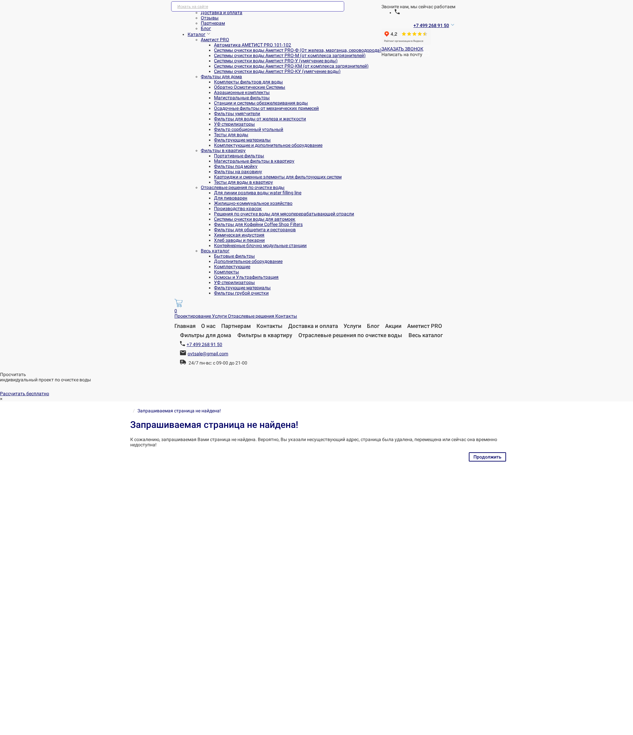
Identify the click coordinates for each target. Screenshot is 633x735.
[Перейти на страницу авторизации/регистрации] (397, 12)
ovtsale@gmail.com (208, 353)
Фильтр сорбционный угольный (248, 129)
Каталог (196, 34)
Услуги (220, 316)
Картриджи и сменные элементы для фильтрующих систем (278, 176)
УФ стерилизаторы (234, 124)
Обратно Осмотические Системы (249, 87)
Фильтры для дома (221, 76)
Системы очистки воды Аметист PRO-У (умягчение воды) (276, 60)
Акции (393, 326)
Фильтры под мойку (235, 166)
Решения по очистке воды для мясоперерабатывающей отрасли (284, 213)
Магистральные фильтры (242, 97)
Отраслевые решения (251, 316)
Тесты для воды (231, 134)
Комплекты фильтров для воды (248, 81)
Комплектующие (232, 266)
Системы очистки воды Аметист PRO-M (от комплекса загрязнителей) (290, 55)
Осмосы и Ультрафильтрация (246, 277)
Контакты (286, 316)
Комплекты (226, 271)
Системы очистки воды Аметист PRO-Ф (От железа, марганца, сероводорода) (297, 50)
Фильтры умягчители (237, 113)
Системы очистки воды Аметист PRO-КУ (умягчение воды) (277, 71)
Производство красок (238, 208)
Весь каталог (215, 250)
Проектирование (193, 316)
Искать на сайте (192, 6)
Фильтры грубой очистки (241, 293)
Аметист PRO (215, 39)
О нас (208, 326)
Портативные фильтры (239, 155)
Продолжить (487, 457)
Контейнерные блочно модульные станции (260, 245)
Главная (185, 326)
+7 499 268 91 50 (431, 25)
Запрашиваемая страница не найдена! (179, 410)
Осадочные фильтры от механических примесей (266, 108)
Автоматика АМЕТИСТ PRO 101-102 (252, 45)
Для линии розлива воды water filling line (257, 192)
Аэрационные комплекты (242, 92)
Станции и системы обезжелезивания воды (261, 103)
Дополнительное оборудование (248, 261)
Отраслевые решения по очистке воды (243, 187)
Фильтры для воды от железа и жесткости (260, 118)
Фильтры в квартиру (223, 150)
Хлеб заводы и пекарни (239, 240)
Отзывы (210, 17)
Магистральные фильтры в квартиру (254, 161)
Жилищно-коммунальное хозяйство (253, 203)
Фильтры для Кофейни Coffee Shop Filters (258, 224)
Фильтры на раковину (238, 171)
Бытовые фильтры (234, 256)
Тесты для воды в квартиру (243, 182)
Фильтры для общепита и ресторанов (255, 229)
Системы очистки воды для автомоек (254, 219)
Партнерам (213, 23)
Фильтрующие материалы (242, 140)
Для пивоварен (230, 198)
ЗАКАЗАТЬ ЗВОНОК (402, 48)
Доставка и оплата (221, 12)
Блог (206, 28)
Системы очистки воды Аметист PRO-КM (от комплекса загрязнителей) (291, 66)
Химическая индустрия (239, 235)
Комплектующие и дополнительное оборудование (268, 145)
